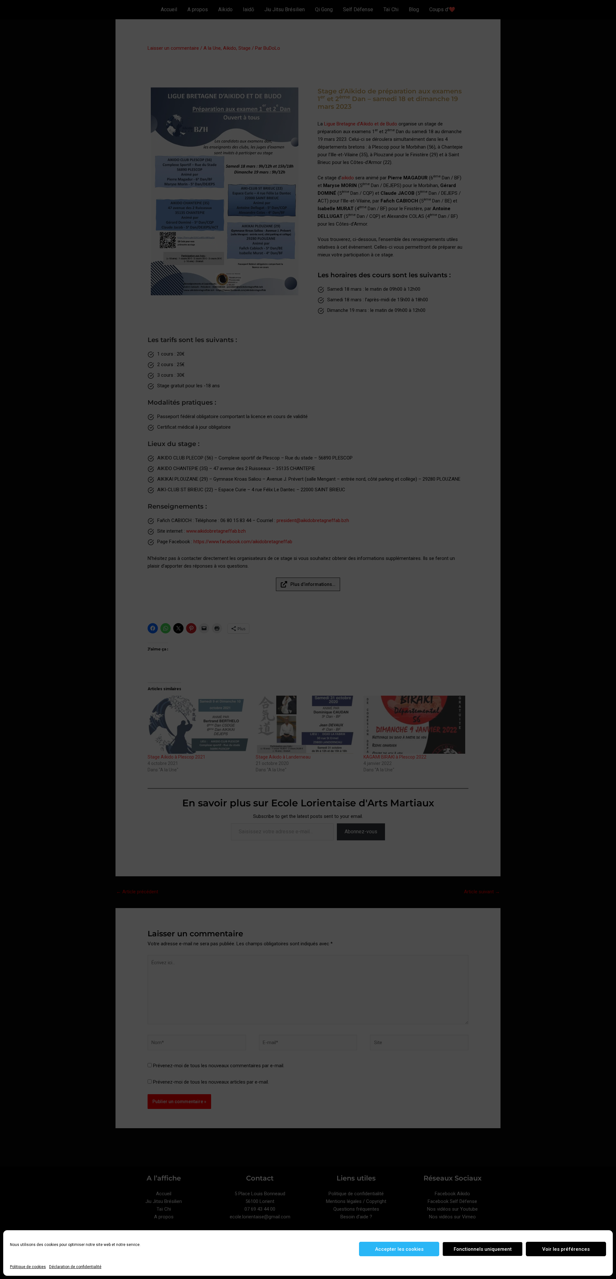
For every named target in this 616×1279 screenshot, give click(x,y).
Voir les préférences (566, 1249)
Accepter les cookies (399, 1249)
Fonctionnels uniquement (483, 1249)
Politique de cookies (28, 1267)
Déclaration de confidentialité (75, 1267)
